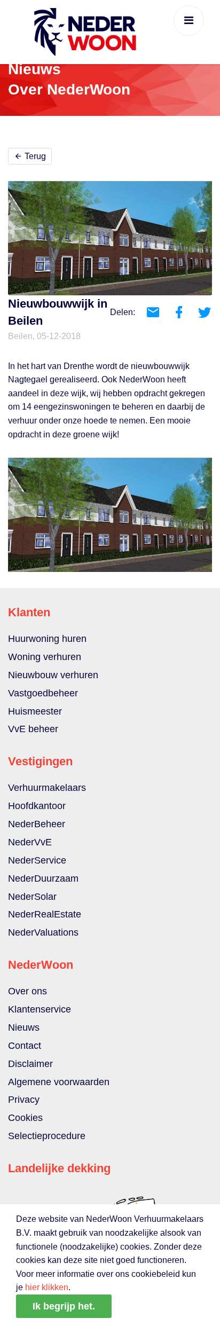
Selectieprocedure (46, 1136)
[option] (110, 514)
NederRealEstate (44, 914)
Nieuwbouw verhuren (53, 675)
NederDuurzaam (43, 878)
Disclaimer (30, 1063)
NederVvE (30, 842)
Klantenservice (39, 1009)
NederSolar (32, 896)
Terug (34, 156)
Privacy (24, 1099)
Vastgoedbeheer (43, 693)
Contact (24, 1045)
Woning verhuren (44, 657)
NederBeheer (36, 824)
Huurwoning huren (47, 638)
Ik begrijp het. (64, 1306)
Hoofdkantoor (37, 806)
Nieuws (24, 1027)
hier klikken (46, 1287)
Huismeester (35, 711)
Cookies (25, 1117)
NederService (37, 860)
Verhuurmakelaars (47, 787)
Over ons (27, 991)
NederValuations (43, 932)
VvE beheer (33, 729)
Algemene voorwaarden (58, 1082)
